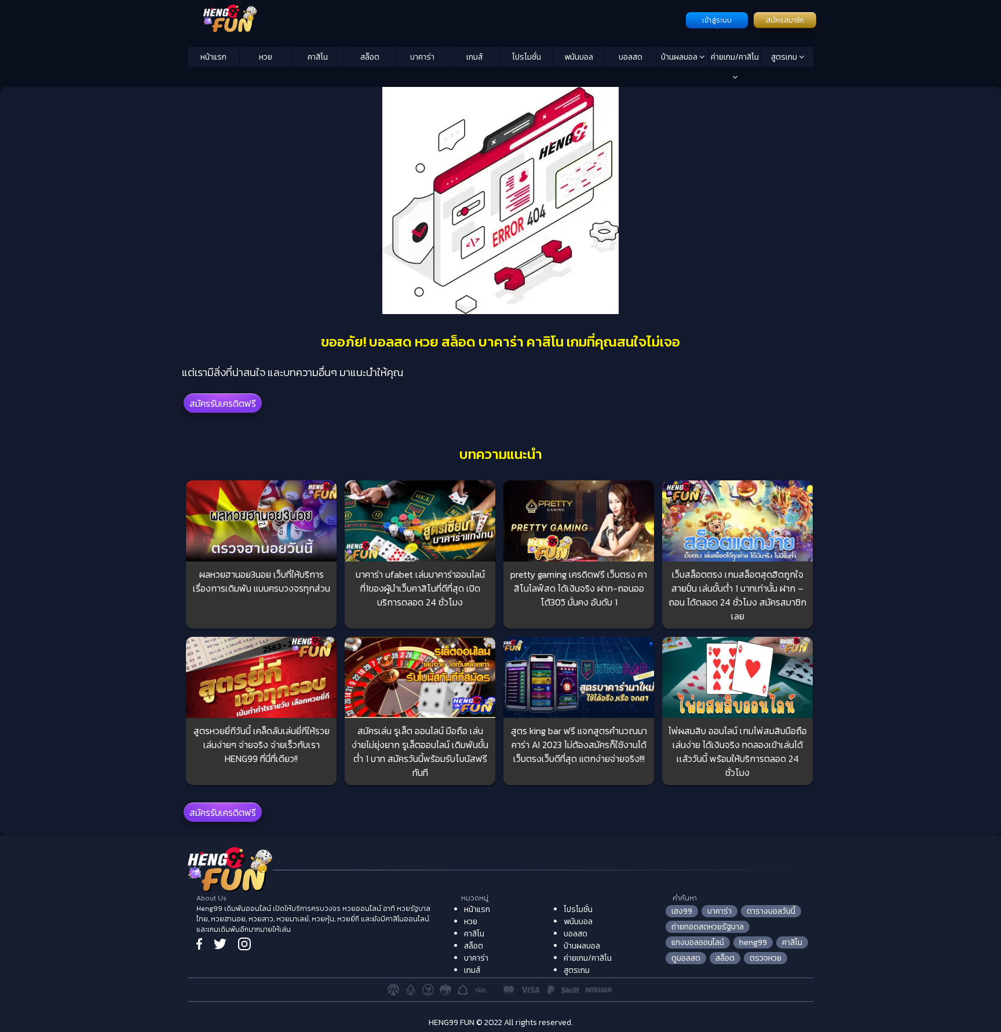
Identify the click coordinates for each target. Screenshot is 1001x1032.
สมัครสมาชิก (785, 20)
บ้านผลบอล (680, 57)
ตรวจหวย (765, 958)
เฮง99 (681, 911)
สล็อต (369, 57)
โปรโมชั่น (526, 57)
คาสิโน (318, 57)
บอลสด (630, 57)
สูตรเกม (785, 57)
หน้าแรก (213, 57)
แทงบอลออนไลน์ (697, 942)
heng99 (753, 942)
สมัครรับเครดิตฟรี (222, 403)
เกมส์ (474, 57)
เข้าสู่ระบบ (717, 20)
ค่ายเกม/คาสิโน (735, 57)
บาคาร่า (422, 57)
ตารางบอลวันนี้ (771, 911)
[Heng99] (435, 19)
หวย (265, 57)
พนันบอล (578, 57)
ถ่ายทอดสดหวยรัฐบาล (707, 927)
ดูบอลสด (685, 958)
